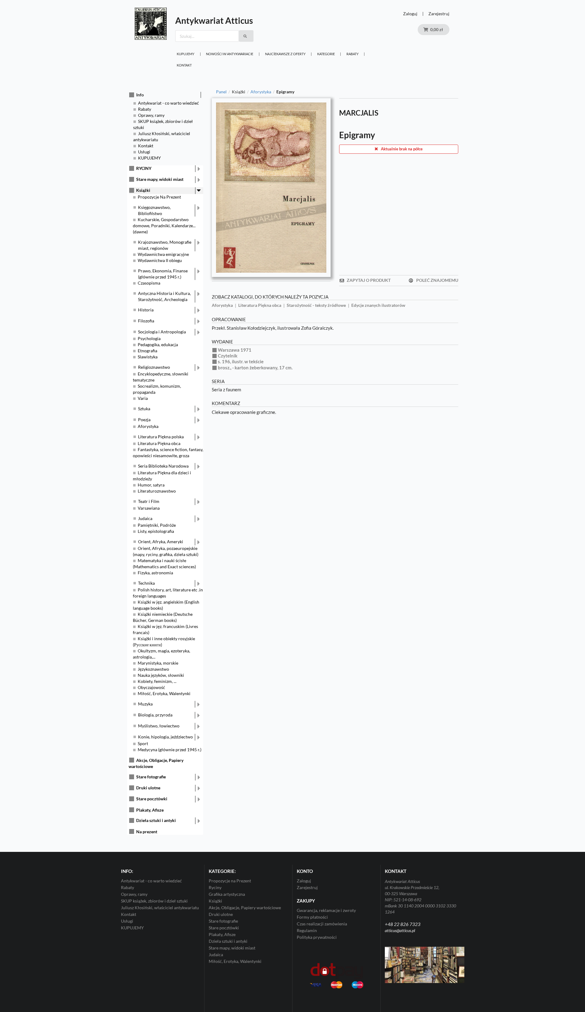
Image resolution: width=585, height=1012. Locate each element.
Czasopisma (149, 282)
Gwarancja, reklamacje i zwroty (326, 910)
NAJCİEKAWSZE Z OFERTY (285, 54)
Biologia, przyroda (155, 714)
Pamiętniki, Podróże (157, 525)
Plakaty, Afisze (150, 810)
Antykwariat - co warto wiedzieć (168, 103)
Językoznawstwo (153, 669)
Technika (146, 583)
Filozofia (146, 320)
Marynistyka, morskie (158, 663)
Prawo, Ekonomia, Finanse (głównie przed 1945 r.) (163, 273)
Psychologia (149, 338)
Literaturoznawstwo (157, 490)
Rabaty (352, 54)
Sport (143, 743)
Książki (143, 190)
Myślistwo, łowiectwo (158, 725)
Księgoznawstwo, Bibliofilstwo (154, 210)
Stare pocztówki (151, 798)
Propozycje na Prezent (230, 880)
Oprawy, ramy (151, 115)
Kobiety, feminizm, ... (157, 681)
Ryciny (215, 887)
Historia (146, 309)
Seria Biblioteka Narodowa (163, 465)
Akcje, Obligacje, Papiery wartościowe (245, 907)
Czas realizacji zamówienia (322, 923)
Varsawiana (149, 508)
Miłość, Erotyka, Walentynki (164, 693)
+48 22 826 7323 (402, 924)
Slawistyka (148, 356)
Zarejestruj (438, 13)
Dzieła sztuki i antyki (156, 820)
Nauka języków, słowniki (161, 675)
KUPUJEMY (185, 54)
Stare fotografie (151, 776)
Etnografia (147, 350)
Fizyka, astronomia (155, 572)
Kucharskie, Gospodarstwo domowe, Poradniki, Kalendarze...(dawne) (164, 225)
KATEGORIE (326, 54)
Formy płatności (312, 917)
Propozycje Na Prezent (159, 196)
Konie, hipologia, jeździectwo (165, 736)
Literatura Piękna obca (159, 443)
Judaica (145, 518)
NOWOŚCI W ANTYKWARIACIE (229, 54)
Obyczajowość (151, 687)
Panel (221, 92)
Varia (143, 398)
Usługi (144, 151)
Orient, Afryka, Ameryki (160, 541)
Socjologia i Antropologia (162, 331)
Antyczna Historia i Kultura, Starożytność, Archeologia (164, 296)
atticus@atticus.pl (400, 930)
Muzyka (145, 703)
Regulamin (307, 930)
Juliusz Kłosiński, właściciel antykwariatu (160, 907)
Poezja (144, 419)
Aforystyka (148, 426)
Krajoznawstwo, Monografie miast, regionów (164, 245)
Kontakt (184, 65)
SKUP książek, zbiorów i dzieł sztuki (154, 900)
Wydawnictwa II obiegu (160, 260)
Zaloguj (410, 13)
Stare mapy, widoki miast (159, 179)
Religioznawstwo (154, 367)
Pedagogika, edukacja (158, 344)
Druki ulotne (148, 787)
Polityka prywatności (317, 937)
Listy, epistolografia (156, 531)
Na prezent (146, 831)
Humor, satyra (151, 484)
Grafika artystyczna (227, 894)
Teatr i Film (148, 501)
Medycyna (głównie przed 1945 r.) (169, 749)
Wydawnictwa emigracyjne (163, 254)
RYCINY (143, 168)
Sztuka (144, 408)
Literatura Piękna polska (161, 436)
